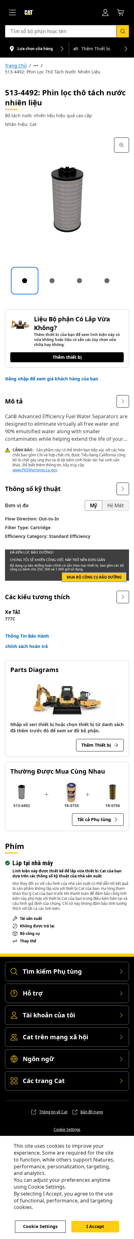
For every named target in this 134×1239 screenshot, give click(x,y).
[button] (51, 379)
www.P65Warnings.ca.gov (34, 470)
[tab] (24, 280)
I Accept (95, 1226)
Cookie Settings (67, 1129)
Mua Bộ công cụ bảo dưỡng (94, 577)
